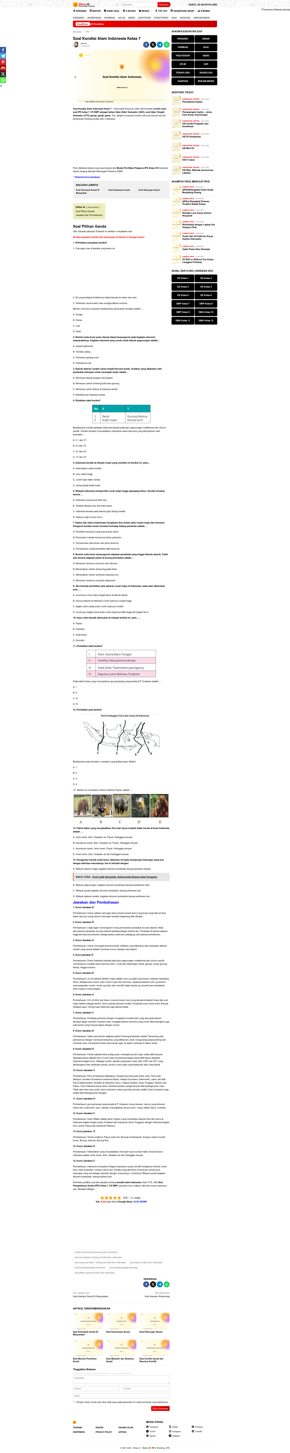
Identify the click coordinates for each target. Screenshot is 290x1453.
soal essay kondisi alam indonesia (146, 1262)
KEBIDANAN (187, 99)
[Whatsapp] (3, 80)
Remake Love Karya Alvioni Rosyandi (196, 214)
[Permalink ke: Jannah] (76, 44)
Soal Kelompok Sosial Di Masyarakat (85, 1333)
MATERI (196, 99)
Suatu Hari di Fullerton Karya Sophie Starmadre (197, 237)
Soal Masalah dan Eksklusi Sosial (120, 1360)
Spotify (153, 1435)
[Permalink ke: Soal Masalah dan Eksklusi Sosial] (121, 1348)
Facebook (154, 1426)
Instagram (176, 1431)
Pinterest (199, 1426)
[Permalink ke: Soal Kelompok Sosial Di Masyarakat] (88, 1321)
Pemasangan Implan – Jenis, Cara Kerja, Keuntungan (197, 113)
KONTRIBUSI (79, 1432)
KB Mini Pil (188, 148)
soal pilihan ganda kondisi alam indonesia (94, 1272)
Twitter (175, 1426)
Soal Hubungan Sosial (149, 189)
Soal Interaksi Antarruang (157, 1294)
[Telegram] (3, 56)
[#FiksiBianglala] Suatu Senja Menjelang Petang (197, 191)
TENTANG (77, 1427)
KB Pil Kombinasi (191, 136)
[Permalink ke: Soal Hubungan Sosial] (154, 1321)
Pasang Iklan (125, 1427)
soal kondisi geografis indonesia (90, 1267)
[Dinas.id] (84, 4)
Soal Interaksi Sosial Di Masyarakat (90, 1294)
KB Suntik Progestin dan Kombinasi (195, 125)
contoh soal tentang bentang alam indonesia (96, 1252)
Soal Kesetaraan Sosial (119, 189)
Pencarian (164, 4)
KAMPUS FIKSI (188, 187)
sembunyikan (92, 207)
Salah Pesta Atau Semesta (196, 249)
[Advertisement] (121, 144)
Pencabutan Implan (192, 101)
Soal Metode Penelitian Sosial (85, 1360)
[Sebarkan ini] (146, 45)
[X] (3, 74)
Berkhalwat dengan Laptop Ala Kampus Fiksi (198, 226)
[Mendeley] (3, 68)
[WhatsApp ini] (167, 45)
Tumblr (152, 1431)
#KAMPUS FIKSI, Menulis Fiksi (191, 181)
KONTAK (99, 1427)
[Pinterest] (3, 62)
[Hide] (1, 86)
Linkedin (198, 1431)
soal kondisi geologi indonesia (123, 1267)
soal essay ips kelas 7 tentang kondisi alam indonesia (100, 1262)
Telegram (176, 1435)
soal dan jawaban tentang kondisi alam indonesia (98, 1257)
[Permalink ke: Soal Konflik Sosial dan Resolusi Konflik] (154, 1348)
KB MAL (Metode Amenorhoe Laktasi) (197, 171)
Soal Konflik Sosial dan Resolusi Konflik (151, 1360)
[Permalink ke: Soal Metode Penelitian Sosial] (88, 1348)
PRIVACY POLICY (104, 1432)
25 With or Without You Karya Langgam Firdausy (197, 260)
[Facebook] (3, 50)
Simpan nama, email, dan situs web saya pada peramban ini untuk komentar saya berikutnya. (122, 1402)
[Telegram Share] (160, 45)
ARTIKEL (122, 1432)
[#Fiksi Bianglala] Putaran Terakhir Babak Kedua (195, 202)
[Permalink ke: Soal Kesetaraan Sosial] (121, 1321)
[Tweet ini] (153, 45)
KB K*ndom (188, 159)
